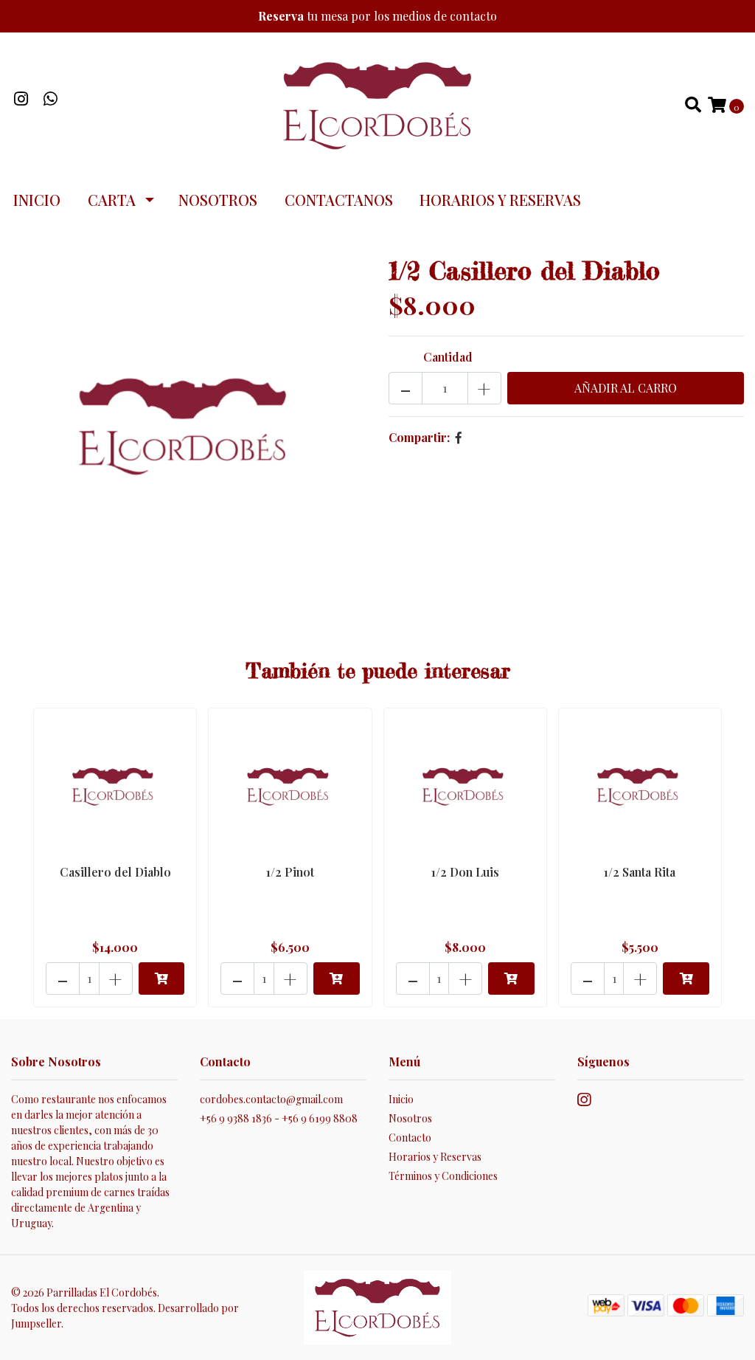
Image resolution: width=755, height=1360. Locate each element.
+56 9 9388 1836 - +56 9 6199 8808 (279, 1118)
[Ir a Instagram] (21, 100)
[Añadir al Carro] (162, 978)
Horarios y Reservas (500, 200)
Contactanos (339, 200)
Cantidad (448, 357)
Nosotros (217, 200)
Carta (112, 200)
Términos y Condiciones (443, 1176)
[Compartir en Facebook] (459, 437)
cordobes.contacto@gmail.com (271, 1099)
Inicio (36, 200)
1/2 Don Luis (465, 872)
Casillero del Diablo (115, 872)
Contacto (410, 1138)
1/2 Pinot (290, 872)
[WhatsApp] (51, 100)
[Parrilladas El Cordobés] (377, 103)
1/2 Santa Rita (639, 872)
